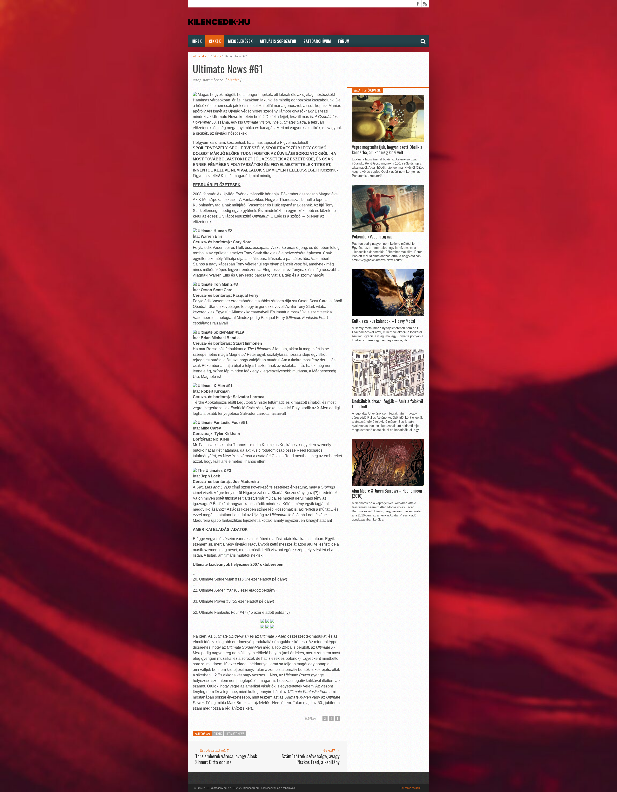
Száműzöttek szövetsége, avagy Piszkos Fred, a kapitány (311, 759)
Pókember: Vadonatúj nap (372, 236)
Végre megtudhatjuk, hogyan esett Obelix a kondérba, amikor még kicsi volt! (387, 150)
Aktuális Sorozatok (278, 41)
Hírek (197, 41)
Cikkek (215, 41)
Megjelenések (240, 41)
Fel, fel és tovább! (410, 787)
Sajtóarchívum (317, 41)
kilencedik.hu (201, 56)
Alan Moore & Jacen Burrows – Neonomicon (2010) (387, 493)
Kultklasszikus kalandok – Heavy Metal (383, 321)
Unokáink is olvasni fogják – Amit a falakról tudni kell (387, 404)
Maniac (233, 80)
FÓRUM (343, 41)
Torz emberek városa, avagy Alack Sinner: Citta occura (226, 759)
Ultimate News (235, 734)
